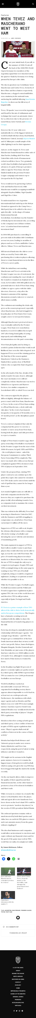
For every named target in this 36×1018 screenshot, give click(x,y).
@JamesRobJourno (8, 850)
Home (18, 988)
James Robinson (16, 38)
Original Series (18, 996)
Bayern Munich (29, 139)
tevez (3, 912)
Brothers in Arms (18, 979)
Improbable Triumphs (18, 991)
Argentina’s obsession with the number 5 (7, 902)
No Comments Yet (12, 927)
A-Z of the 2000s (18, 967)
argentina (8, 910)
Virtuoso (18, 1005)
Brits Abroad (18, 976)
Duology (18, 985)
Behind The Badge (18, 973)
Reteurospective (18, 1002)
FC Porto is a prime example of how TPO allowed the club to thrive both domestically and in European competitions (17, 610)
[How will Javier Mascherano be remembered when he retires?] (8, 871)
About (18, 970)
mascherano (16, 910)
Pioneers (18, 999)
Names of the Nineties (18, 994)
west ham (9, 912)
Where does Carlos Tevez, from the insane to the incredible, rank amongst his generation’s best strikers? (23, 882)
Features (5, 15)
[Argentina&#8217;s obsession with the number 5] (8, 895)
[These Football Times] (18, 4)
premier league (26, 910)
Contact (18, 982)
